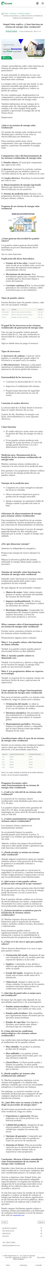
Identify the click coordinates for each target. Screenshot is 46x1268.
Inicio (6, 13)
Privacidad (41, 1257)
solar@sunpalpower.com (11, 1245)
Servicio (6, 1233)
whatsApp (23, 1265)
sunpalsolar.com (18, 1215)
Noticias (13, 13)
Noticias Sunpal (24, 13)
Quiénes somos (9, 1228)
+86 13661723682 (8, 1242)
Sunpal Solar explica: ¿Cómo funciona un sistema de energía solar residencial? (23, 17)
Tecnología (8, 1231)
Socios (5, 1236)
